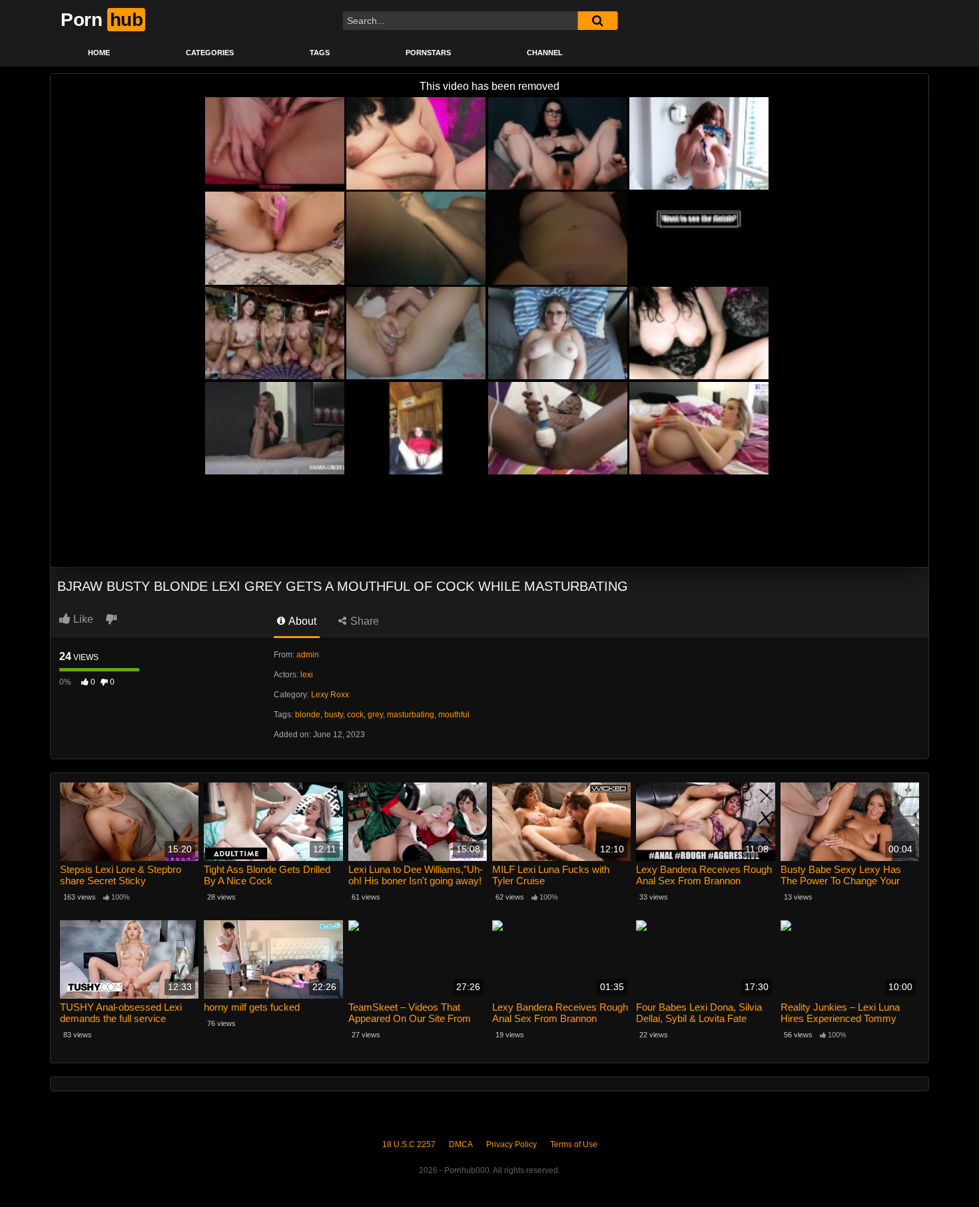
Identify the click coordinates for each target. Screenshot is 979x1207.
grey (375, 714)
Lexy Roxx (330, 694)
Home (99, 53)
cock (355, 714)
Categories (210, 53)
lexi (306, 674)
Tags (320, 53)
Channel (545, 53)
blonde (307, 714)
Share (363, 621)
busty (333, 714)
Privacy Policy (511, 1144)
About (301, 621)
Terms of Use (573, 1144)
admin (307, 654)
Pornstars (428, 53)
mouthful (454, 714)
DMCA (461, 1144)
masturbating (410, 714)
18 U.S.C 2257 (409, 1144)
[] (597, 20)
